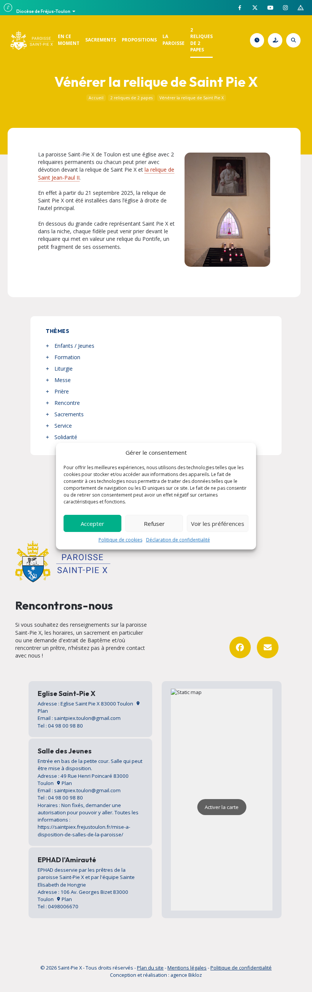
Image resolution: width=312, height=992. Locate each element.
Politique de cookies (120, 540)
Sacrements (69, 414)
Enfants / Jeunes (74, 345)
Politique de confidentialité (241, 967)
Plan (66, 783)
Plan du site (150, 967)
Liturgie (63, 368)
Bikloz (195, 974)
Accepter (92, 523)
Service (63, 425)
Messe (62, 380)
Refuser (154, 523)
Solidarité (65, 437)
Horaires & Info (262, 40)
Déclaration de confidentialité (178, 540)
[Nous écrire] (268, 647)
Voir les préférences (217, 523)
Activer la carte (222, 807)
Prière (61, 391)
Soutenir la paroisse (281, 40)
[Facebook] (240, 647)
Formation (67, 357)
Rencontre (67, 402)
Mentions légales (187, 967)
